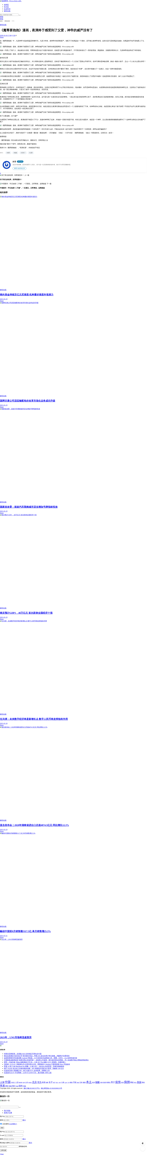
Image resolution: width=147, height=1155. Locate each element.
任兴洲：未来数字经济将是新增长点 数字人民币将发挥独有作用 (34, 719)
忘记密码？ (13, 1124)
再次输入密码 (5, 1143)
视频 (10, 1086)
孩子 (54, 1082)
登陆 (1, 17)
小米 (62, 1082)
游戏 (104, 1082)
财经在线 (7, 11)
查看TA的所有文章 (19, 168)
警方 (14, 1086)
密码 (1, 1120)
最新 (84, 1082)
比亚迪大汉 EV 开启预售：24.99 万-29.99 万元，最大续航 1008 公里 (28, 1073)
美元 (135, 1082)
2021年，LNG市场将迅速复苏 (16, 1037)
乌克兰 (13, 1082)
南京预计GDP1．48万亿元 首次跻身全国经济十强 (26, 613)
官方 (57, 1082)
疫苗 (122, 1082)
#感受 (8, 152)
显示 (24, 1120)
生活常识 (7, 9)
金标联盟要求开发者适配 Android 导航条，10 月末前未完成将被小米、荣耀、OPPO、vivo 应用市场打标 (40, 1058)
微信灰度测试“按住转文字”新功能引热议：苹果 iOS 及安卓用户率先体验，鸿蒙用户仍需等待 (37, 1056)
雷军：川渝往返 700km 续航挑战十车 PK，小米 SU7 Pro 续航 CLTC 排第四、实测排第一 (35, 1062)
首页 (1, 21)
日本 (81, 1082)
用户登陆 (7, 1110)
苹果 (2, 1085)
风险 (24, 1086)
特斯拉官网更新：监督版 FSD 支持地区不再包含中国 (22, 1054)
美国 (139, 1082)
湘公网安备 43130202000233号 (51, 1088)
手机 (74, 1082)
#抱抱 (15, 152)
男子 (113, 1082)
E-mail (2, 1135)
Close (2, 1154)
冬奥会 (30, 1082)
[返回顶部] (142, 1148)
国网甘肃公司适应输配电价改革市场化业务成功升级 (27, 400)
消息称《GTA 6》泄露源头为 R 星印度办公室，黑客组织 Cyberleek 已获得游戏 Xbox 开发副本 (37, 1064)
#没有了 (23, 152)
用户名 (2, 1116)
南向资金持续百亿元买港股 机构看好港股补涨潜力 (26, 294)
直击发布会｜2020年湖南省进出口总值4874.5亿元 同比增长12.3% (34, 825)
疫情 (118, 1082)
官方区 (6, 7)
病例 (127, 1082)
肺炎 (143, 1082)
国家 (47, 1082)
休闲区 (6, 5)
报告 (78, 1082)
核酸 (97, 1082)
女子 (51, 1082)
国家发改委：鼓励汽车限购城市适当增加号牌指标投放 (29, 507)
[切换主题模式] (142, 1143)
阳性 (21, 1086)
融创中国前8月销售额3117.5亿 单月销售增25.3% (25, 931)
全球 (24, 1082)
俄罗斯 (20, 1082)
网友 (132, 1082)
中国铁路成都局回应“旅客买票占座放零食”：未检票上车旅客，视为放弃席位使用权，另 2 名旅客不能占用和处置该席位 (46, 1060)
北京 (34, 1082)
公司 (26, 1082)
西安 (7, 1086)
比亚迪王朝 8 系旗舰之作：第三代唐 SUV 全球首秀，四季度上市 (27, 1070)
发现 (43, 1082)
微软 (71, 1082)
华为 (39, 1082)
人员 (16, 1082)
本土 (89, 1082)
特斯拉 (108, 1082)
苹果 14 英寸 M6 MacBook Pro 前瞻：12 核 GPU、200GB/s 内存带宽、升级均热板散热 (34, 1066)
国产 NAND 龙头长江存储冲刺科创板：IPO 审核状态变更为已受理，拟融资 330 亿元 (34, 1068)
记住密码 (5, 1124)
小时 (59, 1082)
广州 (68, 1082)
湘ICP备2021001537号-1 (32, 1088)
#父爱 (30, 152)
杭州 (93, 1082)
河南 (101, 1082)
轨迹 (17, 1086)
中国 (8, 1082)
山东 (66, 1082)
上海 (2, 1082)
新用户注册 (8, 1113)
